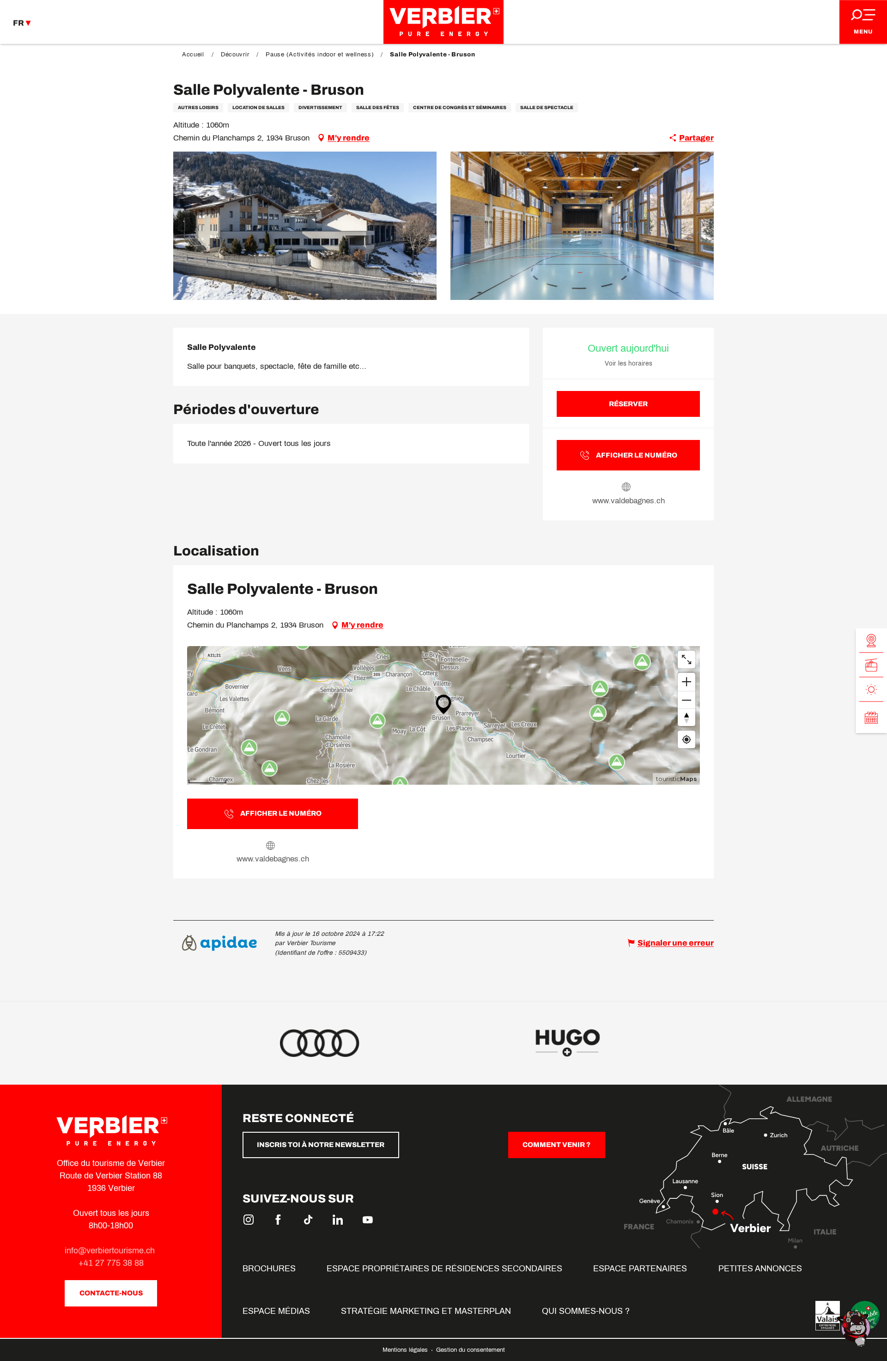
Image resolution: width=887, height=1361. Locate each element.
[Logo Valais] (827, 1315)
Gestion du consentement (470, 1350)
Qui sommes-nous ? (586, 1311)
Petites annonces (760, 1268)
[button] (305, 226)
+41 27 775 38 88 (111, 1263)
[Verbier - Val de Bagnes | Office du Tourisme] (443, 22)
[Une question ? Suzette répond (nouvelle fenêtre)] (855, 1328)
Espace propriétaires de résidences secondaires (444, 1268)
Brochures (269, 1268)
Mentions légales (406, 1350)
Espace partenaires (640, 1268)
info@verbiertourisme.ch (111, 1250)
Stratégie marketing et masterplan (426, 1311)
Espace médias (276, 1311)
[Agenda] (871, 717)
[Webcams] (871, 640)
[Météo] (871, 689)
